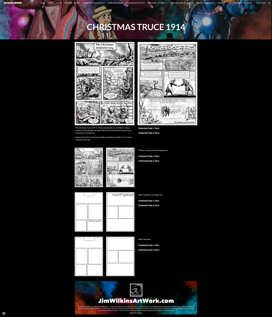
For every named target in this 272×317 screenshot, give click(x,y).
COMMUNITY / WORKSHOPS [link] (94, 3)
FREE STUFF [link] (261, 3)
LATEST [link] (51, 3)
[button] (269, 3)
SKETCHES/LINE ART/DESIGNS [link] (182, 3)
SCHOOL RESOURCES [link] (204, 3)
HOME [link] (43, 3)
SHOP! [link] (59, 3)
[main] (136, 19)
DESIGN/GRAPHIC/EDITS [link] (135, 3)
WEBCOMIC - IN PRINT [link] (156, 3)
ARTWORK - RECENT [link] (72, 3)
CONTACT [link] (221, 3)
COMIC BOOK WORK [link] (115, 3)
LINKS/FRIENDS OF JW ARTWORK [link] (241, 3)
